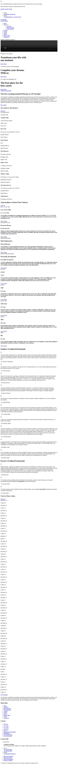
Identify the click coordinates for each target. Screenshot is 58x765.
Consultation (4, 19)
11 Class (6, 727)
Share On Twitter (8, 757)
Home (5, 23)
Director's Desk (10, 27)
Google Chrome (8, 9)
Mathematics (7, 733)
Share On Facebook (8, 756)
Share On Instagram (8, 759)
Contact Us (6, 37)
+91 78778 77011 (17, 17)
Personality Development (10, 732)
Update (2, 9)
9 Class (6, 724)
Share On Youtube (8, 760)
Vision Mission (10, 29)
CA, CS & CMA (8, 736)
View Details (4, 221)
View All (3, 111)
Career (5, 34)
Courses (5, 30)
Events (5, 33)
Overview (9, 26)
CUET (5, 730)
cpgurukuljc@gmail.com (9, 14)
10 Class (6, 725)
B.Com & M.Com (8, 734)
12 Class (6, 729)
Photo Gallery (7, 35)
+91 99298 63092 (8, 17)
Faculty (5, 31)
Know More (3, 64)
